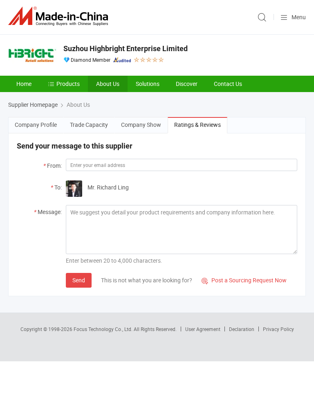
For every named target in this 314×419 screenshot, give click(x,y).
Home (23, 84)
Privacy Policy (278, 329)
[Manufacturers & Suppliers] (59, 16)
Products (68, 84)
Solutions (147, 84)
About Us (107, 84)
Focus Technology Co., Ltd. (104, 329)
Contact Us (228, 84)
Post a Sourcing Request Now (244, 280)
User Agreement (202, 329)
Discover (186, 84)
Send (78, 280)
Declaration (241, 329)
